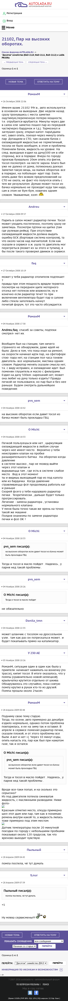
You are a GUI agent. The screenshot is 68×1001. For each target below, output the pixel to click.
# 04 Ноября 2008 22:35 (13, 628)
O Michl (33, 429)
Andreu (34, 207)
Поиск (46, 984)
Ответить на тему (48, 81)
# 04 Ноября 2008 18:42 (13, 408)
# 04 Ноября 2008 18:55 (13, 538)
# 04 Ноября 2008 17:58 (13, 323)
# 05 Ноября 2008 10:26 (13, 660)
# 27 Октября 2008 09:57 (13, 214)
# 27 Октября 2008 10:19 (13, 270)
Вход (10, 20)
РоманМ (34, 94)
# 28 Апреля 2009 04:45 (13, 857)
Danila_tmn (34, 621)
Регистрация (14, 13)
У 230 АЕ (34, 653)
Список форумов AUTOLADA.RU (17, 52)
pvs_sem (34, 401)
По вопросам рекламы (27, 984)
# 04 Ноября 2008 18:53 (13, 437)
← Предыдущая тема (13, 62)
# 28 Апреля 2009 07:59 (13, 882)
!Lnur (34, 875)
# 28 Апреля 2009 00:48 (13, 710)
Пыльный (34, 850)
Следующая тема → (37, 62)
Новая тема (16, 81)
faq (34, 263)
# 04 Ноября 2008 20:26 (13, 586)
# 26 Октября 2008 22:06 (13, 101)
